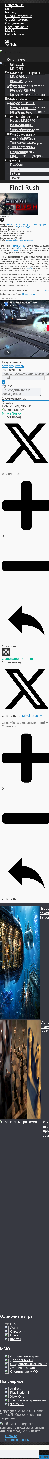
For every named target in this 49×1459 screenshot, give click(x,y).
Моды (14, 169)
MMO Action (19, 90)
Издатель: (5, 236)
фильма (14, 250)
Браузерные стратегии (27, 107)
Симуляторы (14, 23)
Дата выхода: (7, 238)
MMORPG (17, 76)
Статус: (4, 229)
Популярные (14, 5)
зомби (29, 268)
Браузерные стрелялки (27, 99)
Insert (44, 1456)
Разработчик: (6, 233)
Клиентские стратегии (27, 73)
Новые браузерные (25, 117)
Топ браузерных (22, 134)
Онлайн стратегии (18, 16)
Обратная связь (17, 1439)
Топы (9, 134)
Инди (27, 227)
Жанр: (3, 224)
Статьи (10, 160)
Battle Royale (14, 34)
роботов (19, 248)
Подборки (18, 164)
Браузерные (14, 98)
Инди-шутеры (28, 294)
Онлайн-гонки (21, 94)
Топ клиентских (22, 142)
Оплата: (4, 231)
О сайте (11, 1436)
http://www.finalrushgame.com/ (19, 240)
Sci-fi (8, 8)
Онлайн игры (24, 224)
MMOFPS (16, 68)
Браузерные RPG (22, 103)
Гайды (15, 173)
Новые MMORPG (23, 120)
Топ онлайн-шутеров (26, 156)
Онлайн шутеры (17, 19)
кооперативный (19, 246)
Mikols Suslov (32, 715)
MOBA (10, 30)
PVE (16, 227)
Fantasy (10, 12)
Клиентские (16, 59)
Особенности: (7, 227)
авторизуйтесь (13, 366)
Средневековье (16, 27)
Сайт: (3, 240)
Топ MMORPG (20, 138)
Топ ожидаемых (22, 151)
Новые (10, 116)
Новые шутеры (21, 125)
